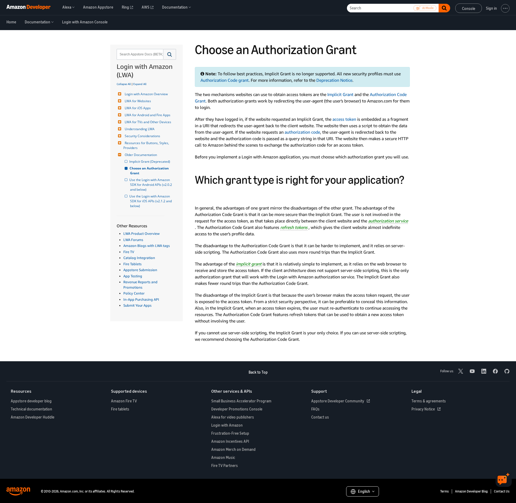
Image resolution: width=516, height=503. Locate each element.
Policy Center (134, 293)
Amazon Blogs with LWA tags (146, 245)
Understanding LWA (140, 129)
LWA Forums (133, 240)
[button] (169, 54)
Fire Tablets (132, 264)
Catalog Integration (139, 258)
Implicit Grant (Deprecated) (150, 161)
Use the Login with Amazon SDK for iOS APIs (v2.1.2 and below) (151, 201)
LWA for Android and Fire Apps (147, 115)
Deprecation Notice (334, 80)
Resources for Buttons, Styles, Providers (146, 145)
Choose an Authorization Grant (150, 170)
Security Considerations (142, 136)
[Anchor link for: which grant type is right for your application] (200, 193)
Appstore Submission (140, 270)
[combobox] (139, 54)
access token (344, 119)
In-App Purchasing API (141, 299)
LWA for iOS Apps (138, 108)
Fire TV (128, 252)
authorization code (302, 132)
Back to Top (258, 372)
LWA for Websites (138, 101)
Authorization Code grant (224, 80)
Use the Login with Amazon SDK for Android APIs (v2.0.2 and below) (151, 185)
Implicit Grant (340, 94)
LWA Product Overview (141, 233)
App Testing (132, 276)
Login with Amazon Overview (146, 94)
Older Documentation (141, 155)
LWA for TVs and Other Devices (148, 122)
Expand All (139, 84)
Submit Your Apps (137, 305)
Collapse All (124, 84)
